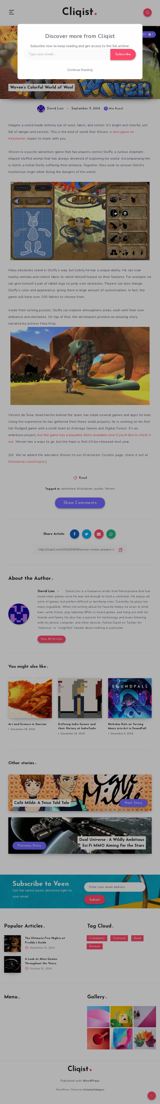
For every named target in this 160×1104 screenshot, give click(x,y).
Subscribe (123, 54)
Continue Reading (80, 70)
